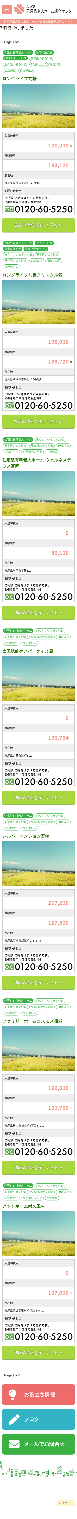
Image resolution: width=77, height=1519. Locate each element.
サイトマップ (57, 1493)
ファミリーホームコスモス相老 (32, 1021)
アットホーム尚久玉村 (23, 1206)
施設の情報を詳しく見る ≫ (38, 225)
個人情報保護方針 (19, 1493)
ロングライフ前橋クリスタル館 (32, 275)
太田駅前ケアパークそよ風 (27, 651)
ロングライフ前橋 (19, 78)
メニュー (67, 1503)
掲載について (57, 1483)
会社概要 (19, 1483)
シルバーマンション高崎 (26, 836)
